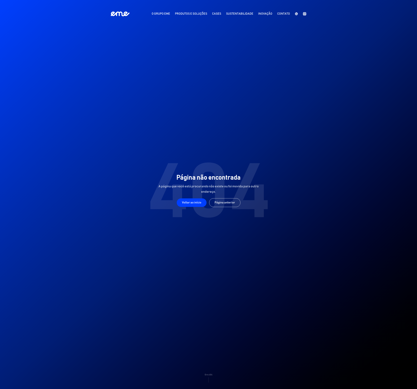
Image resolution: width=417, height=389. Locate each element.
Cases (216, 13)
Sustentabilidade (239, 13)
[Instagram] (304, 13)
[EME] (120, 14)
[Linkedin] (296, 13)
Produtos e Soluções (191, 13)
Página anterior (225, 202)
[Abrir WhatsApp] (409, 381)
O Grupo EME (161, 13)
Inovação (265, 13)
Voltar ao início (191, 202)
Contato (283, 13)
